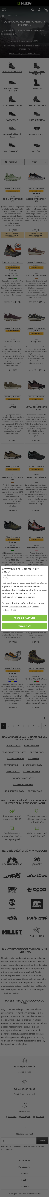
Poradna (24, 1173)
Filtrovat (13, 162)
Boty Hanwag (35, 791)
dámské (6, 989)
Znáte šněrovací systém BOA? (24, 41)
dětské (17, 1009)
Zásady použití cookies (19, 606)
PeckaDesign (36, 1193)
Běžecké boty (14, 746)
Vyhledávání (32, 9)
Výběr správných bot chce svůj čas (24, 53)
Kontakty (25, 1186)
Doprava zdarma (10, 816)
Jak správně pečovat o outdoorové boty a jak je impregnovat (25, 47)
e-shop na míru (23, 1193)
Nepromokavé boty (32, 765)
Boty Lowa (33, 759)
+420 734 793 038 (26, 1089)
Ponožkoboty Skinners (14, 752)
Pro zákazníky (24, 1167)
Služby (24, 1180)
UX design (12, 1193)
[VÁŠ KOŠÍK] (45, 9)
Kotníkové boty (31, 771)
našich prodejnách (12, 839)
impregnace (26, 1023)
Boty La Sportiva (15, 759)
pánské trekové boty (21, 989)
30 (44, 725)
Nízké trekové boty (14, 791)
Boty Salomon (31, 746)
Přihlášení (39, 9)
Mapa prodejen (24, 1071)
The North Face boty (23, 778)
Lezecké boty (13, 771)
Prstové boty (37, 752)
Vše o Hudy (24, 1160)
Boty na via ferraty (23, 785)
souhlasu (9, 1149)
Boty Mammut (11, 765)
